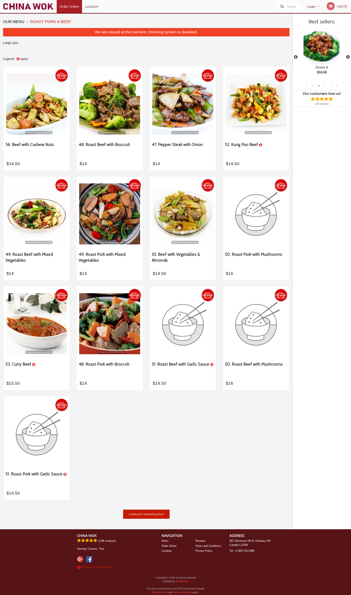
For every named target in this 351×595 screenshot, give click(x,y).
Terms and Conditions (208, 545)
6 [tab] (337, 86)
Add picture (61, 75)
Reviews (200, 540)
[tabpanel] (322, 54)
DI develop (182, 581)
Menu (165, 540)
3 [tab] (319, 86)
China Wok (87, 536)
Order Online (69, 6)
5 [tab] (331, 86)
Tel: (241, 550)
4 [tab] (325, 86)
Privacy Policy (203, 550)
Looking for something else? (146, 514)
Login (311, 6)
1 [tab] (306, 86)
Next (348, 57)
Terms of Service (182, 592)
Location (91, 6)
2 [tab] (313, 86)
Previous (296, 57)
